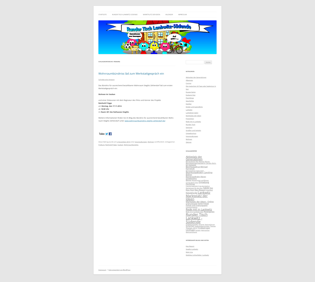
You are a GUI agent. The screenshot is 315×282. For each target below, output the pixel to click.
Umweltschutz (191, 133)
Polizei (206, 203)
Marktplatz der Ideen (151, 15)
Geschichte (190, 101)
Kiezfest (188, 104)
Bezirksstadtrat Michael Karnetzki (197, 167)
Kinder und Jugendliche (194, 107)
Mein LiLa (189, 252)
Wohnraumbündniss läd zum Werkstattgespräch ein (131, 73)
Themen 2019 (191, 228)
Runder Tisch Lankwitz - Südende (197, 218)
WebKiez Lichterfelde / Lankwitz (197, 255)
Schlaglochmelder (192, 224)
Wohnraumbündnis (131, 145)
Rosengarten (209, 211)
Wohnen (151, 142)
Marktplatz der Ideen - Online (200, 201)
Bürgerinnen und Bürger (200, 180)
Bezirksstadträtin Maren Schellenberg (196, 177)
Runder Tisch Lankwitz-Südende (125, 15)
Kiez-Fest (190, 190)
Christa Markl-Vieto (192, 182)
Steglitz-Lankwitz (192, 249)
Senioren (189, 127)
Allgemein (189, 80)
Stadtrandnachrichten (202, 226)
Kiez (211, 188)
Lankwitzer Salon (192, 113)
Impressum (182, 15)
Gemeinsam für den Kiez (194, 188)
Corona (188, 83)
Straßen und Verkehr (193, 130)
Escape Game (191, 92)
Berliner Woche (204, 162)
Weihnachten (205, 230)
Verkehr (198, 230)
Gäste (206, 187)
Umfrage (190, 230)
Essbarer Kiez (190, 95)
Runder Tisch (190, 124)
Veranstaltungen (141, 142)
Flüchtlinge (190, 98)
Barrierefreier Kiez (192, 162)
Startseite (102, 15)
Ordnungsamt (191, 203)
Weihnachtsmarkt (191, 232)
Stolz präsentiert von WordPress (119, 270)
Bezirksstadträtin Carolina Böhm (199, 173)
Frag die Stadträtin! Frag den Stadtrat (198, 186)
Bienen (189, 180)
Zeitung (188, 142)
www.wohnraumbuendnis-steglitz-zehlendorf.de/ (145, 121)
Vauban (120, 145)
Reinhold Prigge (111, 145)
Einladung (204, 182)
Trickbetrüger (203, 228)
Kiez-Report (200, 190)
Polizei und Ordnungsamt (196, 205)
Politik (200, 203)
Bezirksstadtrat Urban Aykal (195, 171)
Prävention (190, 119)
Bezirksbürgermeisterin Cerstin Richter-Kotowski (201, 164)
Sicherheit (190, 226)
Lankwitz (189, 110)
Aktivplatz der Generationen (196, 77)
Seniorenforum (210, 224)
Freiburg (101, 145)
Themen (213, 226)
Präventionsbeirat (191, 207)
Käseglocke (191, 192)
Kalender (169, 15)
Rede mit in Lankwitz (193, 121)
